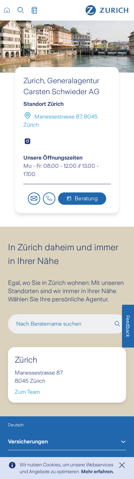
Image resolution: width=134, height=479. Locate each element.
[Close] (122, 465)
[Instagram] (27, 141)
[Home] (107, 10)
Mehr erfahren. (97, 471)
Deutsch (16, 425)
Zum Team (27, 392)
